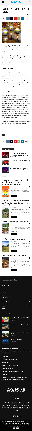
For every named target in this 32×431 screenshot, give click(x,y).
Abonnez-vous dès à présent (10, 359)
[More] (26, 18)
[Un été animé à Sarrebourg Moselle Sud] (5, 326)
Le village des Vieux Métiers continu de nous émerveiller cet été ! (15, 203)
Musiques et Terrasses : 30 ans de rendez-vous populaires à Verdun (15, 182)
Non (18, 428)
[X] (11, 18)
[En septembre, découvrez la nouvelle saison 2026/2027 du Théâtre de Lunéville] (5, 155)
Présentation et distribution (10, 348)
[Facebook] (8, 18)
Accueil (3, 5)
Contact (4, 375)
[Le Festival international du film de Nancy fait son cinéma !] (5, 170)
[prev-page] (2, 176)
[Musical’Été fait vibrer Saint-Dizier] (5, 162)
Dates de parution (7, 369)
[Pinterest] (15, 18)
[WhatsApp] (18, 18)
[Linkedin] (22, 18)
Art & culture (9, 5)
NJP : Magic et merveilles (17, 339)
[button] (2, 2)
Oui (14, 428)
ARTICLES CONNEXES (7, 149)
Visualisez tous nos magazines (11, 365)
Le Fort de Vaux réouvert (14, 239)
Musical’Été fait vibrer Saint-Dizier (20, 160)
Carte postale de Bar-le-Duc (16, 221)
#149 (7, 135)
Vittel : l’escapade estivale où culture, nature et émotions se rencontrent (20, 318)
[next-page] (5, 176)
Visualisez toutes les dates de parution (13, 371)
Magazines (5, 363)
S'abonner (5, 356)
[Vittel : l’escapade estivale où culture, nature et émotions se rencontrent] (5, 319)
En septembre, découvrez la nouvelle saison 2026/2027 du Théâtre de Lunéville (19, 155)
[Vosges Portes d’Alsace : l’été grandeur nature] (5, 334)
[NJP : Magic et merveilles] (5, 341)
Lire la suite (14, 195)
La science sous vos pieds (14, 255)
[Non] (30, 425)
